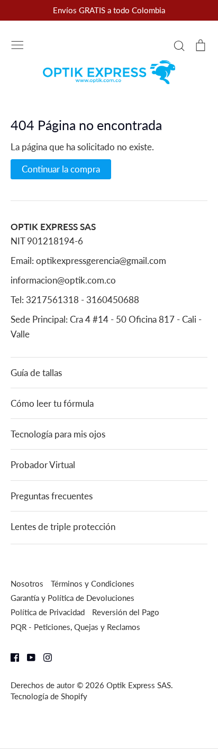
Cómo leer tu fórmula (52, 403)
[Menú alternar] (17, 43)
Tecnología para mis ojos (58, 434)
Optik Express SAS (138, 685)
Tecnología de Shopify (49, 696)
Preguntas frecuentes (52, 495)
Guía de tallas (36, 372)
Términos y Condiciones (92, 583)
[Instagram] (43, 656)
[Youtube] (27, 656)
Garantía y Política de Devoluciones (72, 597)
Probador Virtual (43, 464)
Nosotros (27, 583)
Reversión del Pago (125, 612)
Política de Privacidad (48, 612)
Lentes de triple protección (63, 526)
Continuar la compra (61, 169)
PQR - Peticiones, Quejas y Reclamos (75, 627)
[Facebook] (11, 656)
